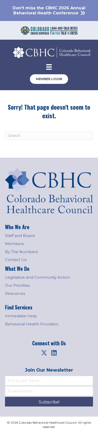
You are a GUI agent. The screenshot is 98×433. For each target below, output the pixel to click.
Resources (15, 293)
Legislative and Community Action (37, 277)
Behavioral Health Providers (31, 324)
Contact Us (15, 259)
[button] (44, 353)
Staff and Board (20, 235)
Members (14, 243)
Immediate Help (21, 316)
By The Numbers (21, 251)
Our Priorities (17, 285)
